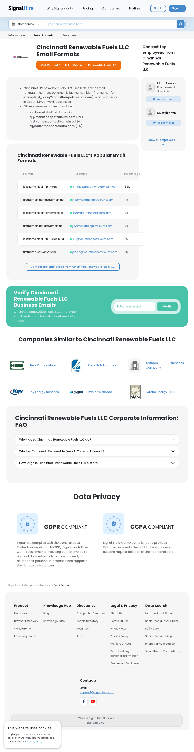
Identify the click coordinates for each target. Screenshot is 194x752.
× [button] (56, 725)
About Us (116, 613)
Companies (111, 8)
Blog (46, 613)
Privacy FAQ (118, 628)
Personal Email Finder (159, 613)
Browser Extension (26, 621)
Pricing (88, 8)
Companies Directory (91, 613)
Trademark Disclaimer (125, 663)
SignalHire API (22, 628)
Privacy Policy (119, 636)
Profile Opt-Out (120, 644)
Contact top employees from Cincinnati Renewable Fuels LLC (73, 267)
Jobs (80, 636)
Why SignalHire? (59, 8)
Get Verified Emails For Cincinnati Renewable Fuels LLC (79, 65)
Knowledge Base (54, 621)
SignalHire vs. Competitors (162, 651)
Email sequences (25, 636)
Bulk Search (152, 628)
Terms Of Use (119, 621)
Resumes (83, 628)
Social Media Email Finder (161, 621)
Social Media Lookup (158, 636)
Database (20, 613)
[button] (169, 83)
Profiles (134, 8)
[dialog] (32, 734)
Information (16, 35)
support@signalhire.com (97, 692)
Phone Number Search (160, 644)
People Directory (87, 621)
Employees (70, 35)
